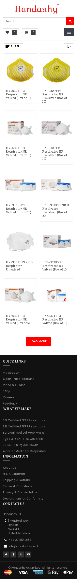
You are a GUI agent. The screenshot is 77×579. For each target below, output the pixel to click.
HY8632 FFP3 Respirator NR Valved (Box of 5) (18, 319)
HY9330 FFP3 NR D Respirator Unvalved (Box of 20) (55, 210)
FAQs (6, 391)
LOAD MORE (38, 341)
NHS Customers (14, 474)
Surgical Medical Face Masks (24, 433)
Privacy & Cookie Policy (20, 492)
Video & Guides (14, 385)
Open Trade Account (18, 379)
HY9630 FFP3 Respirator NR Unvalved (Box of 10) (54, 153)
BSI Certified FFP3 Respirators (24, 426)
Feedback (10, 404)
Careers (9, 397)
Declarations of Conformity (23, 499)
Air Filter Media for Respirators (25, 451)
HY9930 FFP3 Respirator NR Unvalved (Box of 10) (54, 96)
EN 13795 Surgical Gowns (20, 445)
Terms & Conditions (17, 486)
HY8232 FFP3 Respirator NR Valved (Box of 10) (55, 319)
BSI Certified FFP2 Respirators (24, 420)
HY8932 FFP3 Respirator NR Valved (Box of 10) (55, 265)
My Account (12, 373)
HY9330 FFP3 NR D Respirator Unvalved (19, 265)
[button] (68, 46)
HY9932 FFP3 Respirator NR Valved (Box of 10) (18, 94)
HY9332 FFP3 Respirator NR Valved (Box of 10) (18, 208)
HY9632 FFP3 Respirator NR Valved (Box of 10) (18, 151)
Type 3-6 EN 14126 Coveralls (23, 439)
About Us (9, 468)
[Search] (70, 21)
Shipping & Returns (17, 480)
